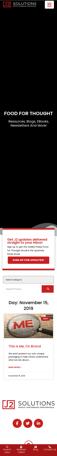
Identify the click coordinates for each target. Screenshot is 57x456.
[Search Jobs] (7, 447)
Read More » (15, 367)
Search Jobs (7, 451)
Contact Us (50, 449)
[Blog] (35, 447)
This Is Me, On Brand (25, 346)
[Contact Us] (50, 447)
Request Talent (21, 451)
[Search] (48, 289)
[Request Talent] (21, 447)
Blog (35, 449)
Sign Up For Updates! (28, 260)
